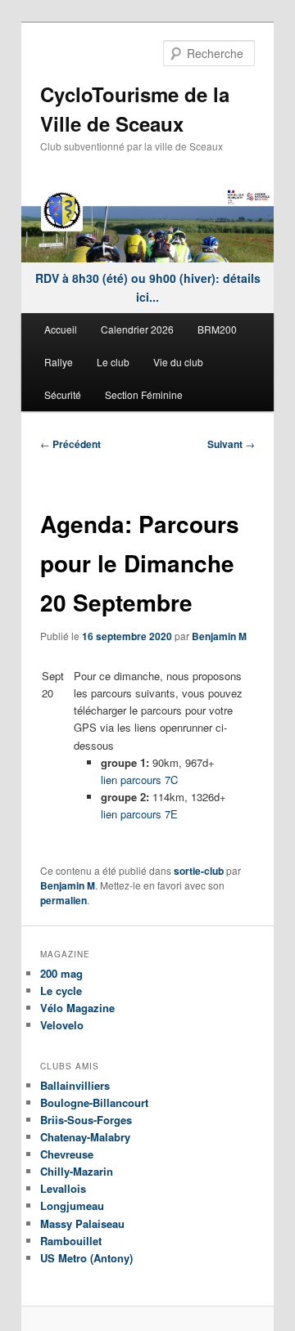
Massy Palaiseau (82, 1223)
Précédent (70, 444)
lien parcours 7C (139, 779)
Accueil (60, 329)
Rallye (58, 362)
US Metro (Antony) (86, 1258)
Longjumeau (72, 1205)
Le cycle (61, 990)
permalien (63, 900)
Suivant (231, 444)
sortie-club (199, 870)
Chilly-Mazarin (76, 1171)
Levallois (63, 1188)
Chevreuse (66, 1154)
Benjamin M (219, 636)
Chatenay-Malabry (85, 1137)
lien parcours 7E (139, 814)
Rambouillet (71, 1240)
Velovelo (62, 1025)
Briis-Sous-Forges (86, 1119)
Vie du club (178, 362)
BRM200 (217, 329)
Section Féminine (144, 394)
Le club (113, 362)
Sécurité (62, 394)
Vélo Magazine (77, 1007)
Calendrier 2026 (137, 329)
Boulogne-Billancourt (94, 1102)
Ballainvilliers (75, 1085)
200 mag (61, 973)
